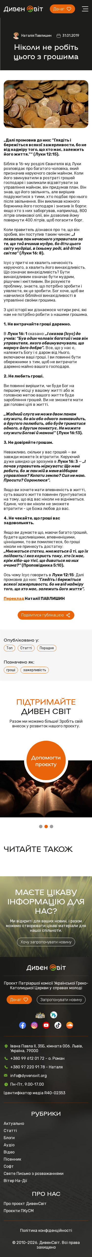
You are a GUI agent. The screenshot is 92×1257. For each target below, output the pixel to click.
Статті (26, 648)
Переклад (14, 598)
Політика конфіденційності (46, 1230)
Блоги (9, 1137)
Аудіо (9, 1145)
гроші (10, 670)
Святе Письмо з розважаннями (34, 1173)
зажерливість (34, 670)
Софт (9, 1166)
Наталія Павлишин (36, 36)
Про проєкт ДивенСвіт (25, 1203)
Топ (9, 648)
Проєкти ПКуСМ (19, 1210)
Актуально (14, 1123)
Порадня (47, 648)
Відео (9, 1152)
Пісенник (12, 1159)
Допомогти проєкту (46, 760)
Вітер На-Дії (15, 1180)
